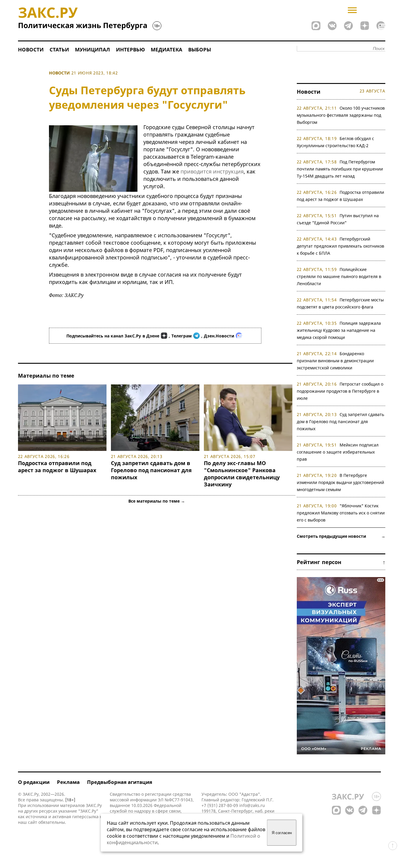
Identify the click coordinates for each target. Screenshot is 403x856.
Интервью (130, 49)
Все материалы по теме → (156, 501)
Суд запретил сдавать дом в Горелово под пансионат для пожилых (151, 470)
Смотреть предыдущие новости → (341, 536)
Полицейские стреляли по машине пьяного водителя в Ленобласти (339, 276)
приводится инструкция (212, 171)
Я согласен (282, 833)
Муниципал (92, 49)
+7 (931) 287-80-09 (220, 805)
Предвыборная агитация (119, 782)
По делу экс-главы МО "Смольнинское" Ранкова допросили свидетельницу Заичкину (242, 473)
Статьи (59, 49)
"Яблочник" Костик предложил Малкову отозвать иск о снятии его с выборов (341, 513)
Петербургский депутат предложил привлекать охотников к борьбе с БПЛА (340, 246)
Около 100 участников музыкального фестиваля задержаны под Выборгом (341, 115)
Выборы (199, 49)
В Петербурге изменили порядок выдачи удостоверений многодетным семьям (340, 482)
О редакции (34, 782)
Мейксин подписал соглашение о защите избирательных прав (338, 452)
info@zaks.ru (252, 805)
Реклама (68, 782)
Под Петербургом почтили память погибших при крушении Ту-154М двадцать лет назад (340, 169)
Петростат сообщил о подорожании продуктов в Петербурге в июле (340, 391)
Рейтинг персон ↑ (341, 562)
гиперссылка (85, 816)
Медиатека (166, 49)
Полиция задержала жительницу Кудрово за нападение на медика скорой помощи (339, 330)
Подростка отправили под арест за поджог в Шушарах (57, 466)
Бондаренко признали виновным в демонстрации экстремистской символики (335, 361)
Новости (31, 49)
